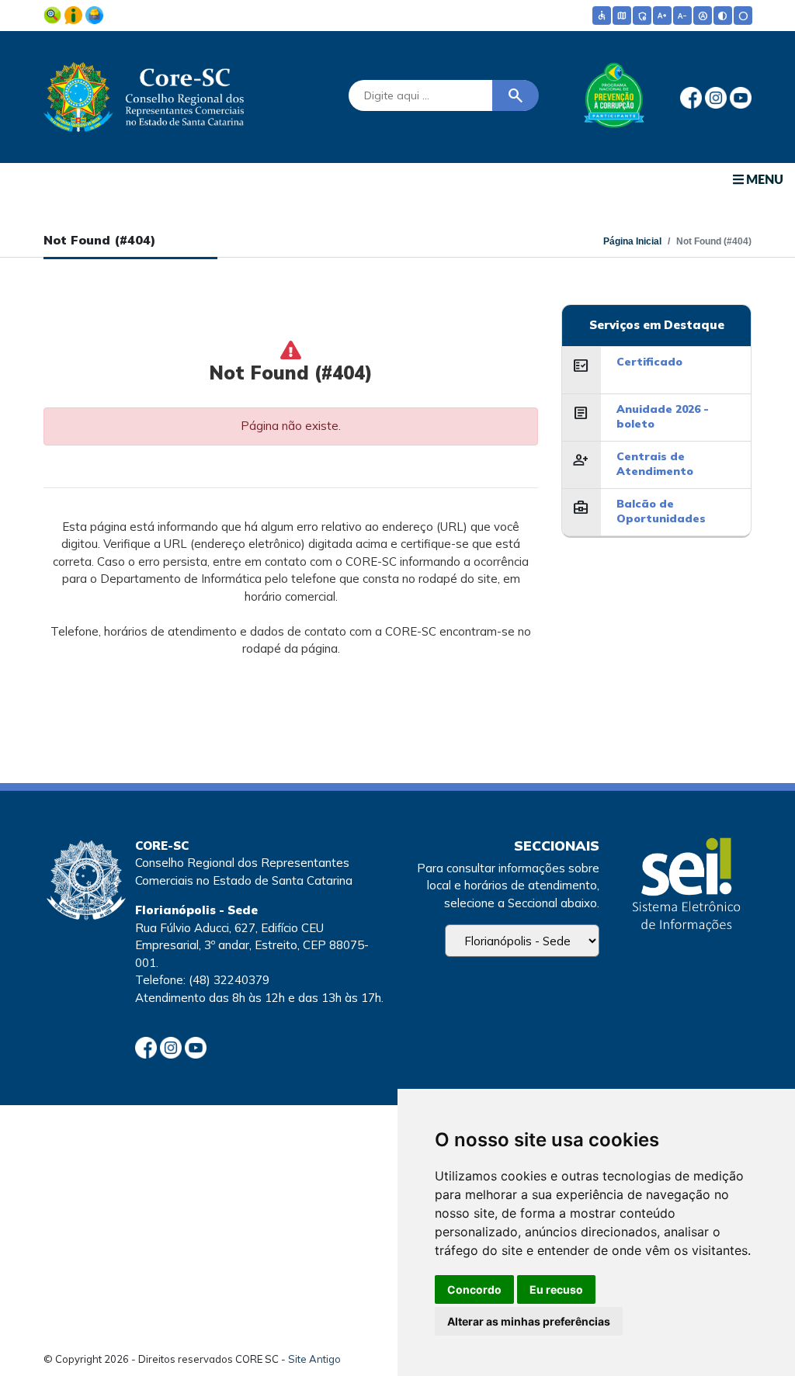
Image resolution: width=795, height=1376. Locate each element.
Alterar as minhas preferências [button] (528, 1321)
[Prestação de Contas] (94, 13)
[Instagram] (717, 96)
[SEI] (686, 886)
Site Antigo (314, 1359)
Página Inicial (632, 241)
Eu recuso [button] (556, 1289)
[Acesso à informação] (74, 13)
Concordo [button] (474, 1289)
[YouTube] (741, 96)
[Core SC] (143, 93)
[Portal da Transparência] (53, 13)
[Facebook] (692, 96)
